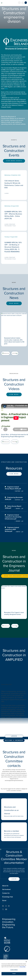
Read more (14, 303)
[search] (22, 2)
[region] (14, 968)
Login (14, 736)
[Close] (26, 961)
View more (14, 394)
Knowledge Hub (7, 897)
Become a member (14, 740)
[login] (19, 2)
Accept (14, 973)
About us (5, 886)
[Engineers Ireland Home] (1, 2)
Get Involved (6, 889)
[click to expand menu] (26, 2)
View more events (14, 160)
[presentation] (5, 353)
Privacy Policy (22, 966)
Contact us (5, 893)
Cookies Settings (14, 969)
